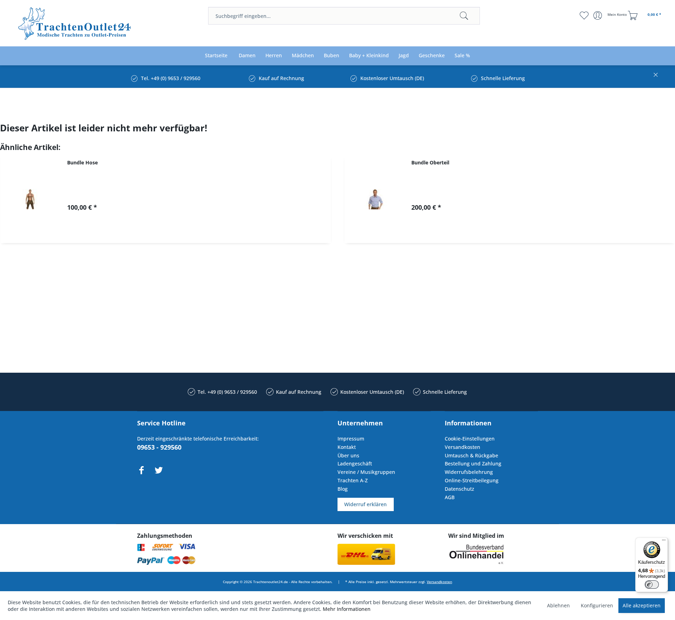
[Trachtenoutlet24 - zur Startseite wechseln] (75, 23)
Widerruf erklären (365, 504)
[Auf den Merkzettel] (201, 231)
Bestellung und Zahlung (473, 463)
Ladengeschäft (355, 463)
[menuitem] (344, 16)
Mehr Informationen (347, 609)
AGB (450, 497)
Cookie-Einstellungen (470, 438)
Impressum (351, 438)
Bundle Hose (82, 162)
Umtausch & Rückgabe (471, 455)
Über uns (348, 455)
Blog (343, 488)
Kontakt (347, 447)
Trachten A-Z (353, 480)
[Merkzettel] (584, 15)
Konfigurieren (597, 605)
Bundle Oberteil (430, 162)
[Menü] (664, 541)
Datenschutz (459, 488)
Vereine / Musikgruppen (366, 472)
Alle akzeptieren (642, 605)
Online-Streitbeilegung (472, 480)
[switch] (652, 584)
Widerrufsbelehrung (469, 472)
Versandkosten (462, 447)
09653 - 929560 (159, 447)
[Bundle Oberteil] (374, 199)
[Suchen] (464, 16)
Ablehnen (558, 605)
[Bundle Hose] (30, 199)
